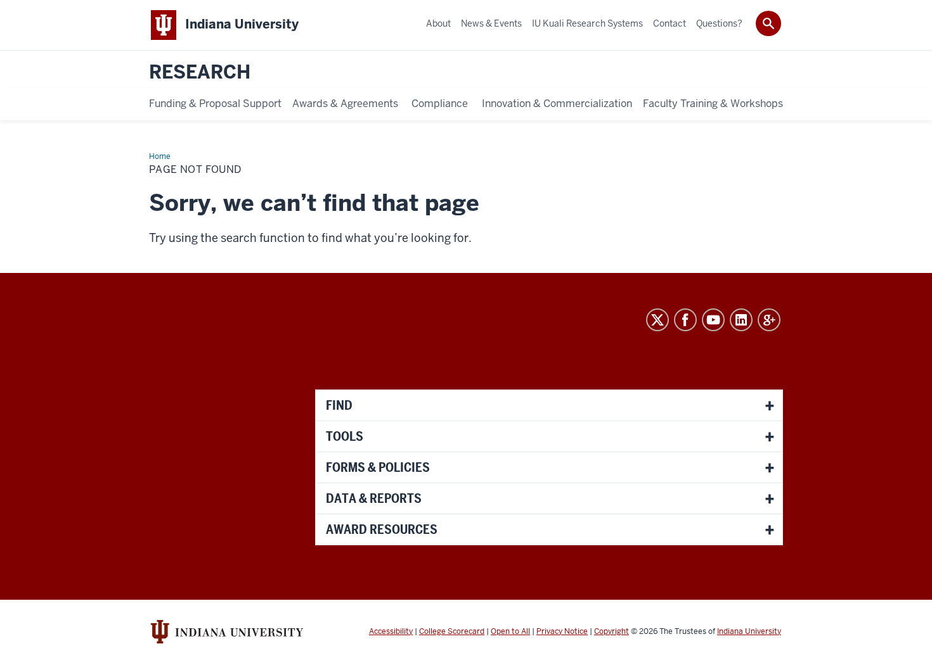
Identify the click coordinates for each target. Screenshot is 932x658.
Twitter (657, 319)
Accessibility (391, 631)
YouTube (713, 319)
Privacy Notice (562, 631)
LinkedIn (741, 319)
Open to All (510, 631)
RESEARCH (199, 72)
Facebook (685, 319)
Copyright (611, 631)
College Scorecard (451, 631)
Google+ (769, 319)
